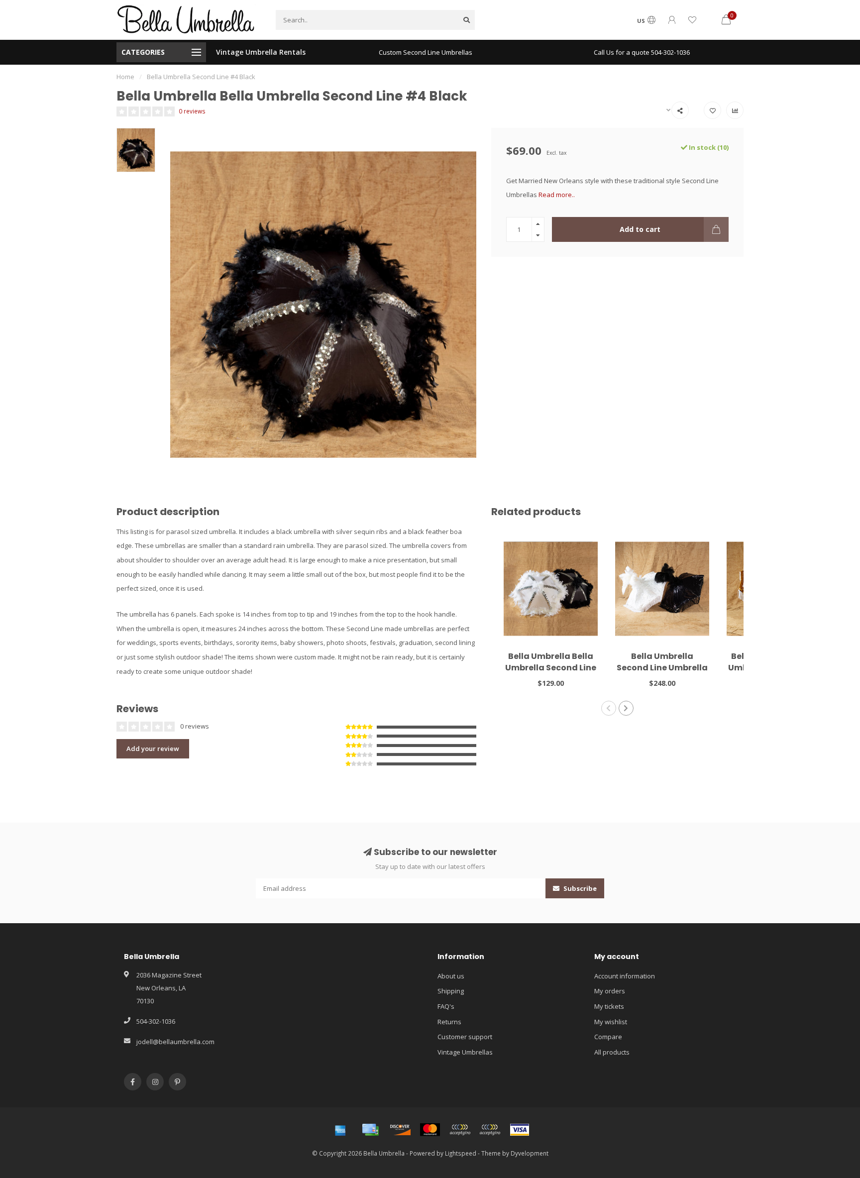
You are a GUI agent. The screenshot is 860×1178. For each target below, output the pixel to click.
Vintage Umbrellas (465, 1052)
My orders (609, 990)
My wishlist (610, 1021)
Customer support (464, 1036)
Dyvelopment (529, 1153)
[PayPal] (459, 1129)
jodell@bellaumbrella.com (175, 1041)
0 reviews (192, 111)
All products (612, 1052)
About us (450, 975)
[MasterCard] (430, 1129)
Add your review (152, 748)
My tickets (609, 1006)
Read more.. (556, 194)
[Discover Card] (400, 1129)
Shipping (450, 990)
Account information (624, 975)
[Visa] (519, 1129)
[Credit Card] (370, 1129)
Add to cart (640, 229)
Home (125, 76)
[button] (608, 708)
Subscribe (579, 888)
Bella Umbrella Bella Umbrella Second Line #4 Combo (550, 667)
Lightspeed (460, 1153)
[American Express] (340, 1129)
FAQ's (445, 1006)
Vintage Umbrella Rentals (261, 52)
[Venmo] (489, 1129)
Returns (449, 1021)
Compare (608, 1036)
